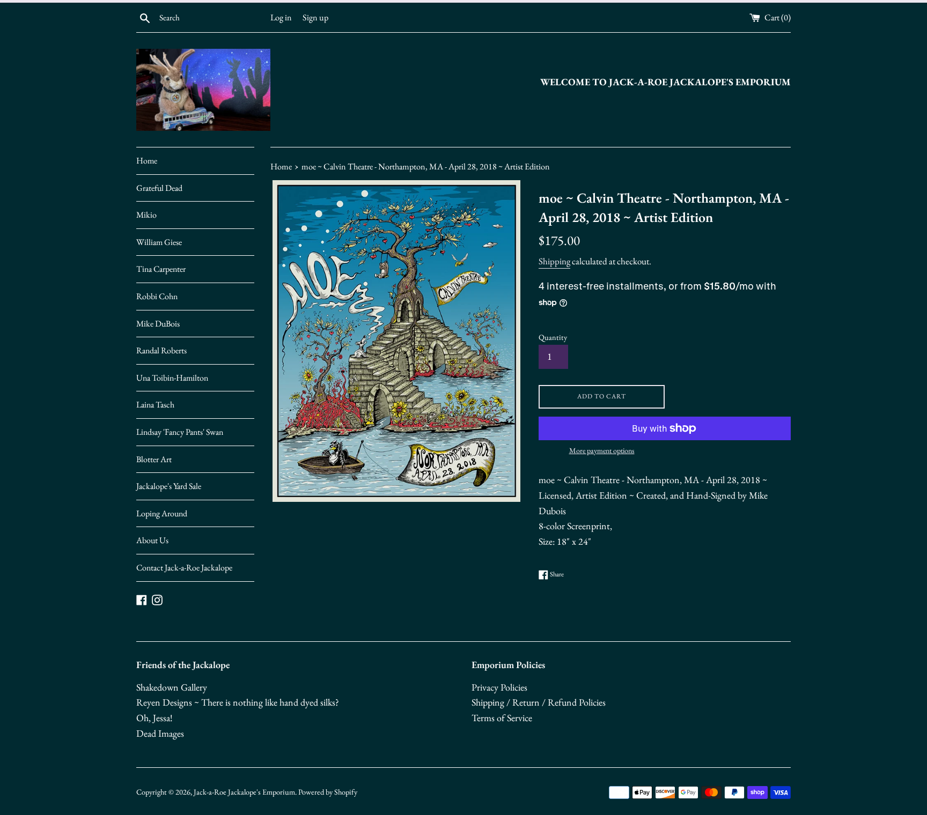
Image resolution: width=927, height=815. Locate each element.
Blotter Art (154, 459)
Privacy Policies (499, 687)
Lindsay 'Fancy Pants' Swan (179, 432)
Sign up (315, 17)
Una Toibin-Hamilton (172, 377)
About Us (152, 540)
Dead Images (160, 733)
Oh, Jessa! (154, 718)
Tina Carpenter (161, 269)
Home (146, 160)
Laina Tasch (155, 404)
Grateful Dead (159, 188)
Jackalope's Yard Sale (168, 486)
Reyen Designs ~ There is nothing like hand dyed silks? (237, 702)
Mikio (146, 214)
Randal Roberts (161, 350)
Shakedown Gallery (171, 687)
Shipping (554, 261)
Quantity (553, 337)
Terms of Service (502, 718)
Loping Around (161, 513)
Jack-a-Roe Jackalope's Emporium (244, 792)
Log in (281, 17)
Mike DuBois (158, 323)
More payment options (602, 450)
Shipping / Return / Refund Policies (539, 702)
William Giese (159, 242)
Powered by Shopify (327, 792)
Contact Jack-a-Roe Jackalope (184, 567)
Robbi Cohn (157, 296)
